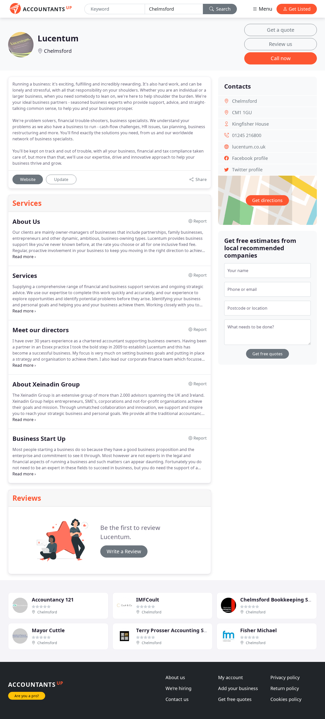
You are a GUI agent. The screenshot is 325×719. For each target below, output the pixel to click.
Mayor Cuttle (48, 630)
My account (230, 677)
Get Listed (299, 9)
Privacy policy (285, 677)
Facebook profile (250, 158)
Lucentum (58, 38)
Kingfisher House (250, 124)
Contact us (177, 699)
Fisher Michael (258, 630)
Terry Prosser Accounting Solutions (180, 630)
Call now (281, 58)
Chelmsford (58, 50)
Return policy (284, 688)
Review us (280, 44)
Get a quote (280, 29)
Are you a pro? (26, 695)
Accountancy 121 (53, 599)
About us (175, 677)
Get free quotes (267, 354)
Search (223, 9)
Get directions (267, 200)
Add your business (238, 688)
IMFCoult (147, 599)
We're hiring (178, 688)
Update (61, 179)
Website (28, 179)
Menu (264, 8)
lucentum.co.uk (249, 147)
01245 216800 (246, 135)
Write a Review (124, 551)
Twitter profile (247, 169)
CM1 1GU (242, 112)
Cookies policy (285, 699)
